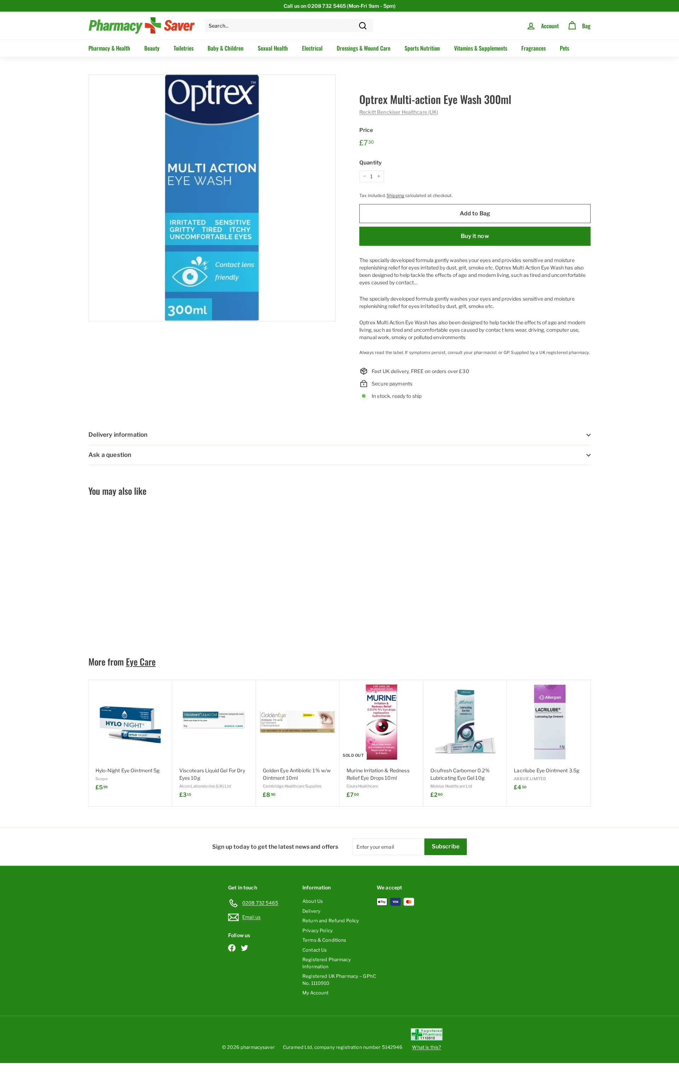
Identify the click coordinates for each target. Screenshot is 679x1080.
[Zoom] (212, 198)
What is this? (426, 1047)
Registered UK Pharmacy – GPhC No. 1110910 (339, 979)
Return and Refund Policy (330, 920)
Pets (564, 48)
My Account (315, 992)
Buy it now (475, 236)
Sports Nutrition (422, 48)
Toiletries (183, 48)
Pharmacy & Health (109, 48)
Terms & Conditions (324, 940)
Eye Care (141, 661)
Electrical (312, 48)
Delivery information (117, 434)
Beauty (151, 48)
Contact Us (314, 950)
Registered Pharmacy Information (326, 963)
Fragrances (533, 48)
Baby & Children (226, 48)
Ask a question (109, 454)
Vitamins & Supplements (480, 48)
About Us (312, 901)
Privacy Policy (317, 930)
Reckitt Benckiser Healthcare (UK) (399, 112)
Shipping (395, 195)
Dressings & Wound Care (363, 48)
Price (366, 130)
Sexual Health (273, 48)
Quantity (370, 162)
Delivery (311, 911)
